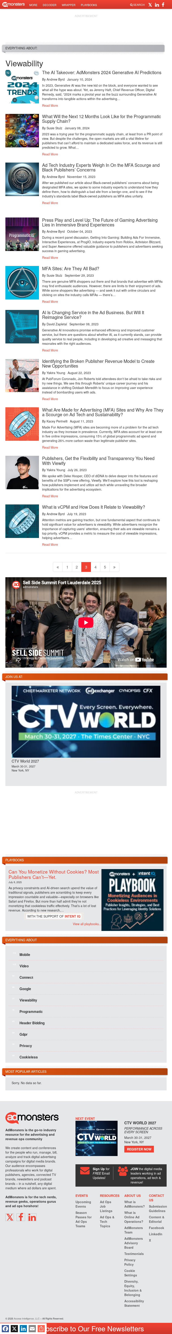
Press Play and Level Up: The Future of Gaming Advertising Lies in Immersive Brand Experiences (100, 222)
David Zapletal (57, 324)
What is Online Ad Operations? (133, 1217)
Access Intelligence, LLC (27, 1318)
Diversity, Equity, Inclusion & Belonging (133, 1288)
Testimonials (134, 1253)
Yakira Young (56, 372)
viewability (24, 1000)
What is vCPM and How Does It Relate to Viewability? (93, 507)
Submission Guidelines (158, 1208)
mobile (21, 954)
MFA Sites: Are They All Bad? (70, 268)
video (21, 965)
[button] (151, 4)
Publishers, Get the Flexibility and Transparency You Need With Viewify (98, 460)
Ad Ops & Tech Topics (107, 1221)
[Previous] (58, 567)
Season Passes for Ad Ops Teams (83, 1219)
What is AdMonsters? (134, 1204)
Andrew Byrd (56, 79)
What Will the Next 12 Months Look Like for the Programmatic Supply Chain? (101, 118)
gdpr (20, 1034)
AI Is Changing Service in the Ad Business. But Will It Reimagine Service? (93, 314)
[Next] (114, 567)
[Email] (32, 1328)
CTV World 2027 (25, 761)
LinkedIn (155, 1234)
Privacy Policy (129, 1262)
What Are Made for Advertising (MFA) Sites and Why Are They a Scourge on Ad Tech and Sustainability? (102, 412)
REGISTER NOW (139, 1149)
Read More (50, 105)
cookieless (25, 1057)
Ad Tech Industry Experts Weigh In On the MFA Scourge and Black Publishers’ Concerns (101, 167)
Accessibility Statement (134, 1303)
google (21, 988)
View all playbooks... (87, 924)
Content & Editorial (156, 1219)
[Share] (41, 1328)
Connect (22, 977)
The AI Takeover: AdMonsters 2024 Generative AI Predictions (101, 72)
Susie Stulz (54, 128)
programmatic (27, 1011)
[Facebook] (5, 1328)
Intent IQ (72, 916)
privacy (22, 1045)
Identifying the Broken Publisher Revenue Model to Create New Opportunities (98, 363)
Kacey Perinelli (57, 421)
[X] (14, 1328)
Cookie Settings (130, 1272)
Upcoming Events (83, 1204)
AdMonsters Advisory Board (133, 1243)
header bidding (28, 1022)
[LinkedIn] (23, 1328)
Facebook (156, 1227)
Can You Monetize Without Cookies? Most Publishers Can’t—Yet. (54, 874)
